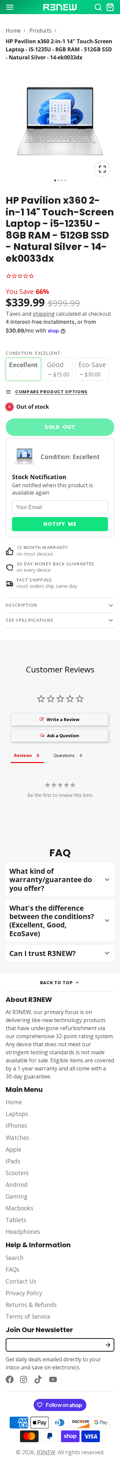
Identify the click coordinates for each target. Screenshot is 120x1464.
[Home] (60, 7)
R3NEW (46, 1452)
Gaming (16, 1196)
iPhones (16, 1125)
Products (40, 30)
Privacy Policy (24, 1293)
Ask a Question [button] (63, 736)
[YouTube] (53, 1379)
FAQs (12, 1269)
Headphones (23, 1231)
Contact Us (21, 1281)
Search (15, 1258)
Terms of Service (28, 1316)
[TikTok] (39, 1379)
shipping (44, 313)
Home (13, 30)
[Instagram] (24, 1379)
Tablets (16, 1220)
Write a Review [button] (63, 719)
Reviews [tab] (23, 755)
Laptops (17, 1114)
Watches (17, 1137)
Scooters (17, 1173)
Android (17, 1184)
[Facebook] (10, 1379)
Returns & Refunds (31, 1305)
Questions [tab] (64, 755)
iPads (13, 1161)
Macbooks (19, 1208)
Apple (13, 1149)
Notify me (59, 524)
